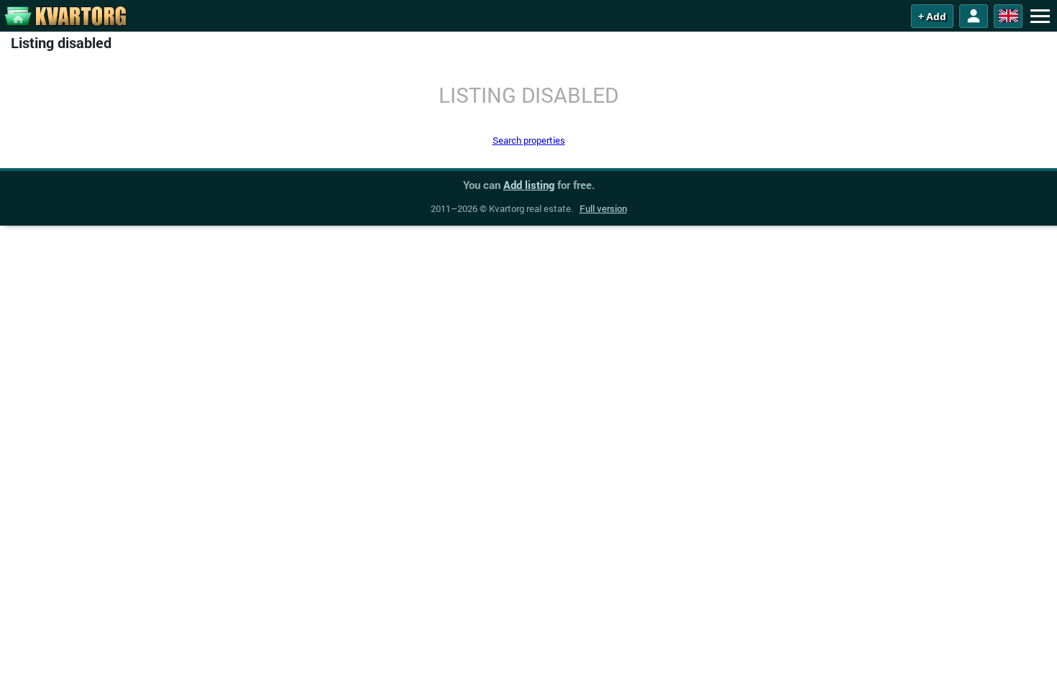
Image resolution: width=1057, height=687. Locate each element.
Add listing (528, 184)
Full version (603, 208)
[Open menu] (1039, 16)
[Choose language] (1008, 16)
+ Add (932, 16)
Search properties (529, 140)
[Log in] (973, 16)
